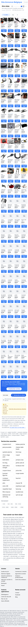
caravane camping (22, 432)
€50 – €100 (18, 504)
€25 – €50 (10, 504)
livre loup (18, 452)
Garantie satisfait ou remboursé (6, 576)
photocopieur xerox (6, 435)
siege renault (23, 433)
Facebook (17, 595)
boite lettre (6, 460)
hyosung (18, 489)
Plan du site (4, 599)
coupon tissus (7, 470)
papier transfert (12, 432)
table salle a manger (6, 466)
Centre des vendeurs (20, 579)
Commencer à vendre (20, 571)
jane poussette (7, 447)
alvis (4, 483)
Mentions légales (5, 573)
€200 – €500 (14, 507)
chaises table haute (19, 448)
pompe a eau (19, 460)
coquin (18, 455)
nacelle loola (19, 492)
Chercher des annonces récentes (17, 409)
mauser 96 (19, 483)
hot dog (5, 463)
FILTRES (6, 15)
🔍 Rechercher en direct (18, 395)
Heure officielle (5, 601)
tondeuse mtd (20, 466)
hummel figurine (5, 474)
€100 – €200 (5, 507)
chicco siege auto (6, 456)
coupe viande (20, 473)
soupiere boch (7, 444)
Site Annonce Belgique (11, 2)
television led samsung (6, 496)
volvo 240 (5, 486)
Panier (3, 585)
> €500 (21, 507)
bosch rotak (15, 433)
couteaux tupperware (6, 479)
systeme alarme (7, 452)
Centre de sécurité (6, 596)
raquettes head (7, 489)
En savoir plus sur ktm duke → (18, 427)
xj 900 (9, 433)
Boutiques (4, 583)
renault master (16, 435)
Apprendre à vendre (20, 573)
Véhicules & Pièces (8, 10)
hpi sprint (4, 433)
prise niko (19, 470)
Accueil (3, 10)
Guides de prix (5, 571)
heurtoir (18, 478)
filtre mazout (6, 492)
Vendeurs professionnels (19, 576)
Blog (16, 597)
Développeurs (4, 594)
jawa (7, 437)
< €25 (3, 504)
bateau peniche (20, 444)
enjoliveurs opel (20, 486)
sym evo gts (19, 495)
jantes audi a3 (20, 463)
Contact (17, 592)
